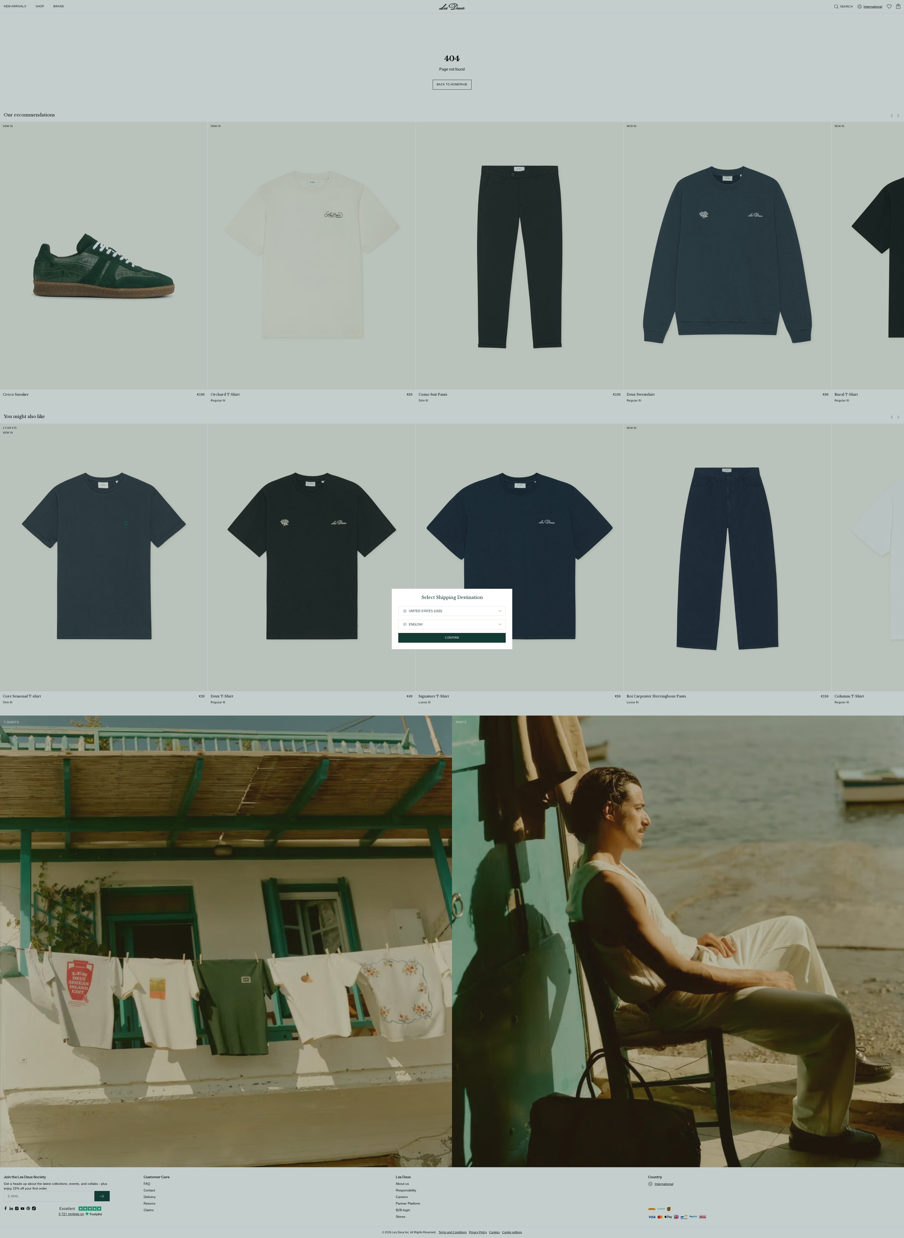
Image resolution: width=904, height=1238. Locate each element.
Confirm (452, 637)
